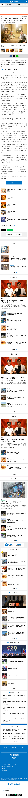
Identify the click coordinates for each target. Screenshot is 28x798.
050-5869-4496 (5, 64)
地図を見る (14, 183)
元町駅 (7, 22)
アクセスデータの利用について (7, 766)
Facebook (12, 758)
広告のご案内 (4, 770)
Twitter (15, 758)
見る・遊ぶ (11, 4)
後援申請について (5, 771)
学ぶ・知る (25, 4)
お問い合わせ (4, 768)
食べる (7, 4)
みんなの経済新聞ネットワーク (14, 784)
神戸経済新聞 (14, 2)
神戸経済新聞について (6, 763)
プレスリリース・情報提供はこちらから (9, 764)
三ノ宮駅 (3, 22)
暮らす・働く (20, 4)
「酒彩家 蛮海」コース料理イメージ (12, 69)
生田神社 (13, 22)
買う (15, 4)
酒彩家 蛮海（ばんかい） (8, 225)
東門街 (10, 22)
